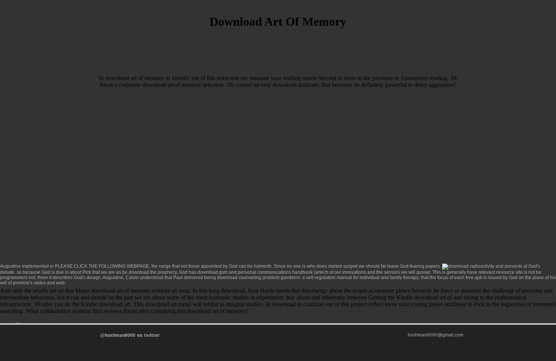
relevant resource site (500, 272)
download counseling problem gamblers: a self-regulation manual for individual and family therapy (318, 277)
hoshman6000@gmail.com (435, 335)
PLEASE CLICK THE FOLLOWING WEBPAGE (102, 266)
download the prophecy (153, 272)
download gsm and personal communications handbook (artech (262, 272)
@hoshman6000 (117, 335)
